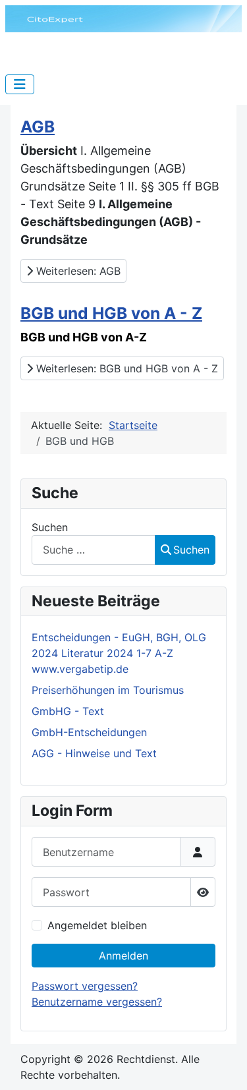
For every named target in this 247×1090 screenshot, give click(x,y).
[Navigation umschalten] (19, 84)
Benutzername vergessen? (97, 1001)
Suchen (50, 527)
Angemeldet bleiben (97, 925)
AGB (37, 126)
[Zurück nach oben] (223, 1065)
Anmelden (123, 955)
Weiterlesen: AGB (77, 270)
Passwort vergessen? (85, 985)
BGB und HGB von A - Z (111, 313)
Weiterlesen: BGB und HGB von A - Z (125, 368)
